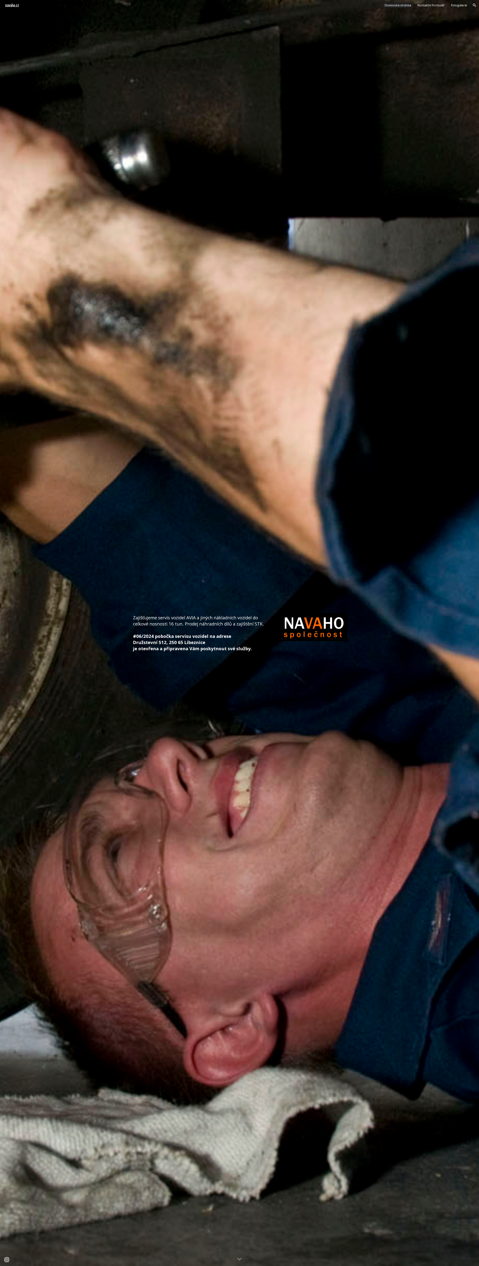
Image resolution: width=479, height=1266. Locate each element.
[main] (203, 633)
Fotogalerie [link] (459, 5)
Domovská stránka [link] (398, 5)
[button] (474, 5)
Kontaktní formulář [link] (431, 5)
